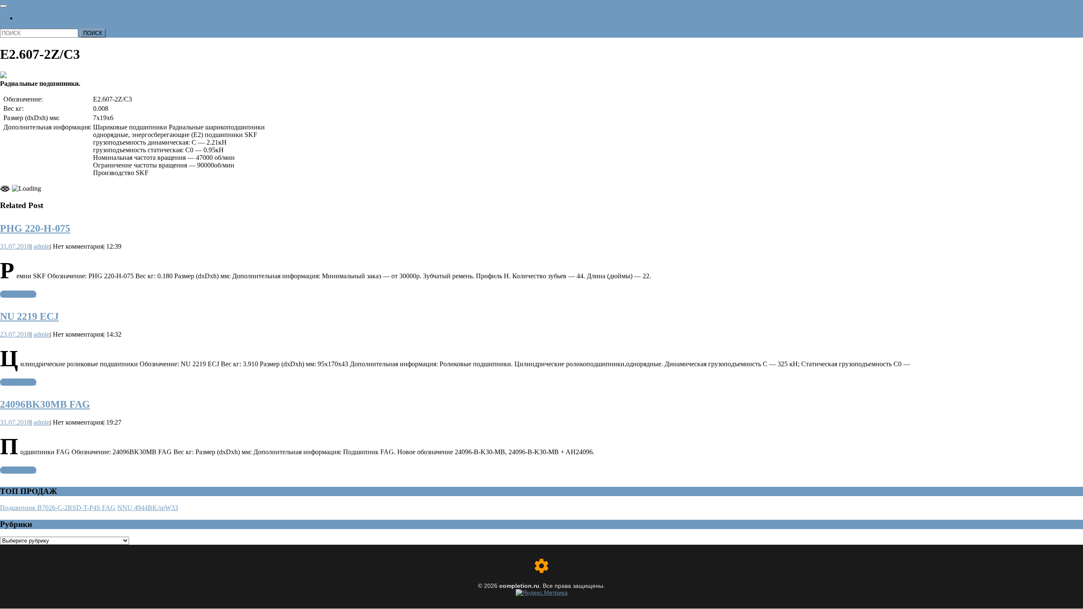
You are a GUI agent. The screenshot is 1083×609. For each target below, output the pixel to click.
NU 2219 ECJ (29, 316)
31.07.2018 (15, 246)
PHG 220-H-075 (35, 228)
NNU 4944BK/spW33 (147, 507)
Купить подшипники (59, 18)
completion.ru (519, 585)
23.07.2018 (15, 334)
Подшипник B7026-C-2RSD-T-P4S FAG (57, 507)
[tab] (3, 6)
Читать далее (18, 294)
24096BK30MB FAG (45, 404)
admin (41, 246)
